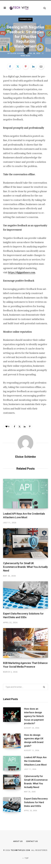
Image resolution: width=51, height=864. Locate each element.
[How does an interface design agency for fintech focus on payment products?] (13, 718)
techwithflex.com (20, 850)
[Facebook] (10, 66)
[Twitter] (18, 66)
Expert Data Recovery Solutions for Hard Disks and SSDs (36, 802)
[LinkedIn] (33, 66)
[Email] (41, 66)
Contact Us (32, 841)
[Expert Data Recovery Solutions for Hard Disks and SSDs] (25, 594)
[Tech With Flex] (19, 8)
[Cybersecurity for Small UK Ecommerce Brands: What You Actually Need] (25, 543)
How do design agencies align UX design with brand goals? (33, 740)
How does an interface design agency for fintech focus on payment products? (34, 716)
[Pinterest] (26, 66)
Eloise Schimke (17, 53)
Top (26, 858)
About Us (18, 841)
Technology (25, 19)
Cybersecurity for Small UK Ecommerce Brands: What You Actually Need (25, 567)
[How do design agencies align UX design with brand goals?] (13, 743)
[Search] (44, 8)
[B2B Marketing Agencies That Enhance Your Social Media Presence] (25, 643)
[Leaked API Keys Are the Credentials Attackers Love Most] (25, 493)
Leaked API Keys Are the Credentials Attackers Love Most (35, 761)
